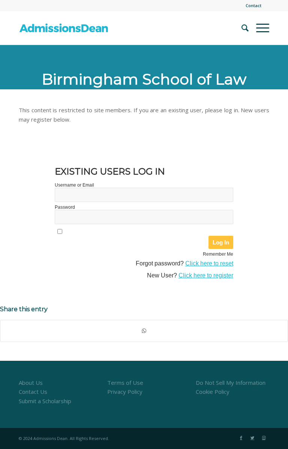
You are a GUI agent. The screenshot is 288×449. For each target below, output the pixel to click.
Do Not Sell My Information (231, 382)
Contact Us (33, 391)
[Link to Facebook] (241, 437)
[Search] (241, 28)
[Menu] (259, 28)
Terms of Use (125, 382)
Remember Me (218, 254)
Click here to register (205, 275)
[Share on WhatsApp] (144, 331)
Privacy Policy (124, 391)
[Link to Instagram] (263, 437)
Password (65, 207)
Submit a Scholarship (45, 401)
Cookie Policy (213, 391)
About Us (31, 382)
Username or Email (74, 185)
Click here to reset (209, 263)
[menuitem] (251, 6)
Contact (253, 5)
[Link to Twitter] (252, 437)
